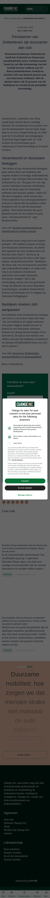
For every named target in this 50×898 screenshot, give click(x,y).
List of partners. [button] (17, 460)
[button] (25, 443)
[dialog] (25, 449)
